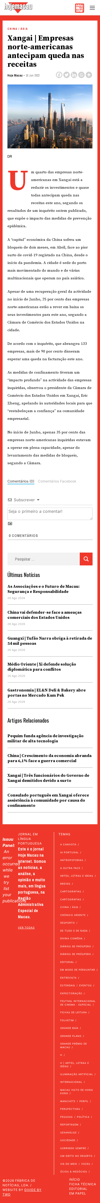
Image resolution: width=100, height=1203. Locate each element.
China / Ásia (17, 29)
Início (74, 1179)
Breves (65, 883)
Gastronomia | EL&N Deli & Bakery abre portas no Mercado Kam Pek (46, 693)
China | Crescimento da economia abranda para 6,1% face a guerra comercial (49, 758)
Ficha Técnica (82, 1184)
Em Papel (77, 1193)
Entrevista (68, 977)
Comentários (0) (20, 481)
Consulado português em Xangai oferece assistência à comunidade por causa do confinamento (48, 800)
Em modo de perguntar (77, 969)
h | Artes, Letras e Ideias (74, 1065)
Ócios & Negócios (73, 1171)
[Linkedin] (74, 75)
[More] (89, 75)
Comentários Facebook (57, 481)
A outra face (70, 868)
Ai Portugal (69, 852)
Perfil (83, 1101)
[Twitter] (66, 75)
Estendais (67, 985)
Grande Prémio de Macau (73, 1045)
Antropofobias (71, 860)
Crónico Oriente (73, 915)
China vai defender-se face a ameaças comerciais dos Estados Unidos (44, 615)
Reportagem (69, 1124)
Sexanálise (68, 1132)
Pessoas (66, 1116)
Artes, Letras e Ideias (76, 875)
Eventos (85, 985)
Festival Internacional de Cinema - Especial (78, 1003)
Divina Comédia (71, 938)
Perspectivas (70, 1108)
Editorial (67, 962)
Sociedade (67, 1140)
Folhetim (67, 1020)
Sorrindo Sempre (73, 1148)
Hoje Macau (15, 75)
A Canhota (68, 844)
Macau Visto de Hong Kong (76, 1091)
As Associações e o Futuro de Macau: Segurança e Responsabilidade (43, 589)
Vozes (85, 1163)
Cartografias (70, 891)
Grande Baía (69, 1028)
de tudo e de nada (74, 930)
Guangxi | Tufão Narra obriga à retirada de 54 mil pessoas (49, 641)
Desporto (67, 922)
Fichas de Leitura (73, 1012)
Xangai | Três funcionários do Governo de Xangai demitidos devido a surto (48, 778)
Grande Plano (71, 1036)
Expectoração (71, 993)
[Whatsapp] (81, 75)
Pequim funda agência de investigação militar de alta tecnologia (45, 738)
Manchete (67, 1101)
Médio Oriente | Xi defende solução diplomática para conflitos (41, 667)
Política (83, 1116)
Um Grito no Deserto (76, 1155)
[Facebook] (59, 75)
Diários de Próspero (75, 946)
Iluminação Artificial (76, 1074)
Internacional (71, 1082)
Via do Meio (68, 1163)
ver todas (26, 927)
